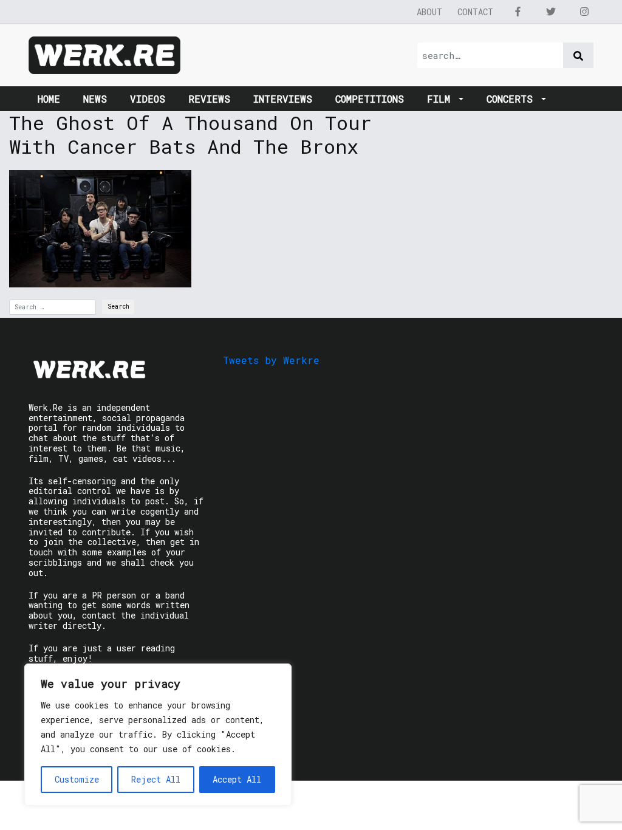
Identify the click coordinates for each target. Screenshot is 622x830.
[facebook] (517, 11)
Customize (77, 779)
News (95, 98)
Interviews (282, 98)
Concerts (513, 98)
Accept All (237, 779)
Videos (147, 98)
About (429, 12)
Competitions (369, 98)
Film (441, 98)
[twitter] (551, 11)
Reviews (209, 98)
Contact (475, 12)
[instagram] (584, 11)
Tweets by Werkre (271, 360)
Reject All (155, 779)
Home (49, 98)
